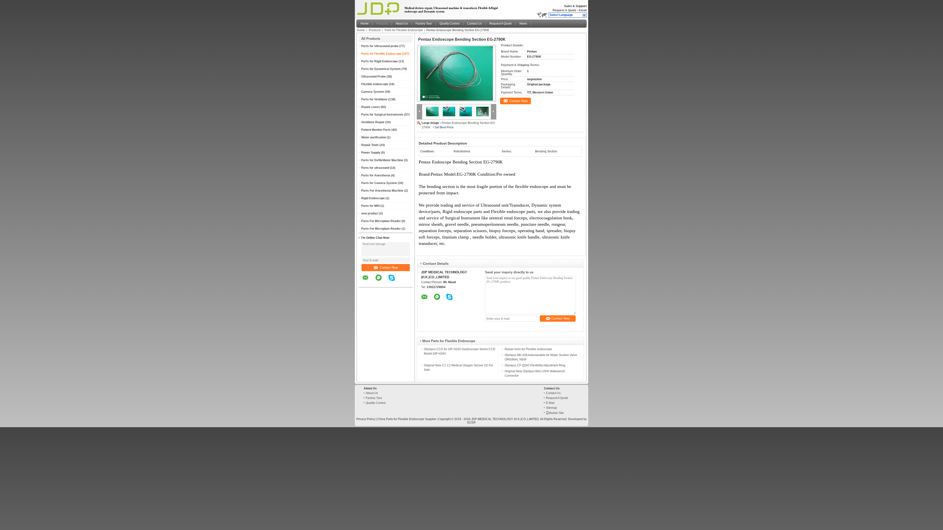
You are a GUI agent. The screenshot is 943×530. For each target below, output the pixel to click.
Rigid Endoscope (373, 198)
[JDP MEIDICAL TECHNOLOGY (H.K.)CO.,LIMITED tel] (405, 282)
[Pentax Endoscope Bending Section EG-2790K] (456, 73)
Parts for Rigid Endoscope (379, 61)
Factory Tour (424, 23)
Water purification (373, 137)
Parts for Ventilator (374, 99)
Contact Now (389, 267)
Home (365, 23)
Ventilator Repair (373, 122)
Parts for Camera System (379, 183)
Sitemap (551, 408)
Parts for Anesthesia (375, 175)
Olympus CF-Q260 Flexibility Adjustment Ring (535, 365)
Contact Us (474, 23)
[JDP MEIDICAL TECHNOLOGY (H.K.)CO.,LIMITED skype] (394, 281)
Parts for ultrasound (375, 168)
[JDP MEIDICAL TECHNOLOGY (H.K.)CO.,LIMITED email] (368, 281)
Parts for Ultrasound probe (380, 46)
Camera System (372, 91)
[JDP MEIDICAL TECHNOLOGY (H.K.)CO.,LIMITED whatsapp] (381, 281)
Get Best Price (444, 127)
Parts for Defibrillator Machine (382, 160)
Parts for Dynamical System (381, 69)
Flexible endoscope (374, 84)
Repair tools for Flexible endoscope (528, 349)
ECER (471, 422)
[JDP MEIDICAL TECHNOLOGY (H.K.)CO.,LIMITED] (584, 15)
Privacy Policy (365, 419)
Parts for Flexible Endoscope (404, 30)
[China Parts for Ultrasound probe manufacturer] (379, 8)
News (523, 23)
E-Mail (550, 403)
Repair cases (370, 107)
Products (382, 23)
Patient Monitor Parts (376, 130)
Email (583, 10)
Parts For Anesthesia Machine (382, 190)
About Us (402, 23)
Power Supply (370, 152)
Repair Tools (370, 145)
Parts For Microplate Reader (381, 221)
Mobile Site (556, 413)
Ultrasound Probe (373, 76)
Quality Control (449, 23)
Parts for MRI (370, 206)
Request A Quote (564, 10)
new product (369, 213)
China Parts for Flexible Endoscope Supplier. (407, 419)
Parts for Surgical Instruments (382, 114)
